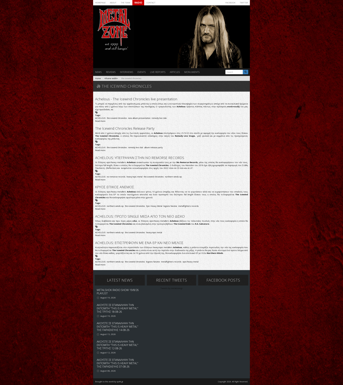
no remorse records (116, 176)
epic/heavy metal (190, 261)
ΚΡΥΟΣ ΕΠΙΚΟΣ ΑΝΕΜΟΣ (114, 187)
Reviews (111, 72)
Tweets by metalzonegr (171, 288)
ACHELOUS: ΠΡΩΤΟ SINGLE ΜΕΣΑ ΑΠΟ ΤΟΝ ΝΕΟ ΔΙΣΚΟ (140, 216)
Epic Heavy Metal (154, 206)
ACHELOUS (100, 118)
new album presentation (139, 118)
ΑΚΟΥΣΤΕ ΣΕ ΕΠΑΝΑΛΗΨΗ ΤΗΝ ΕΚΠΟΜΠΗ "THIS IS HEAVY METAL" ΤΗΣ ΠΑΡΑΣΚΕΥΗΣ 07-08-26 (117, 363)
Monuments (192, 72)
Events (141, 72)
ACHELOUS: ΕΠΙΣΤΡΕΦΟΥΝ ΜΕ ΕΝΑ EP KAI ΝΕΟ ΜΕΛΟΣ (139, 242)
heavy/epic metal (134, 176)
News (98, 72)
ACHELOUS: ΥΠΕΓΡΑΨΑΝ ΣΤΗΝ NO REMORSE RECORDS (139, 157)
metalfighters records (188, 206)
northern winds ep (173, 176)
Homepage (100, 2)
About (113, 2)
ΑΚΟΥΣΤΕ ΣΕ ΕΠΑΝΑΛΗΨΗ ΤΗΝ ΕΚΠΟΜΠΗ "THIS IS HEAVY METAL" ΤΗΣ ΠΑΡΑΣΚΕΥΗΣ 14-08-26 (117, 326)
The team (125, 2)
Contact (150, 2)
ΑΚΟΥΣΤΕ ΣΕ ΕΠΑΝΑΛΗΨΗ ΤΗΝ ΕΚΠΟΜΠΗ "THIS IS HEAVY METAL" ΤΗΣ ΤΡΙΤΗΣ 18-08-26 (117, 308)
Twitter (244, 2)
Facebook (230, 2)
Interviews (126, 72)
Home (98, 78)
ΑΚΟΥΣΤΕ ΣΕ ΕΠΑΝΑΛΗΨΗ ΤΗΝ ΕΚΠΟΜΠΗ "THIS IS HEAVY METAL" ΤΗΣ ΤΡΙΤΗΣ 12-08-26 (117, 345)
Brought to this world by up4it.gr (109, 381)
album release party (153, 147)
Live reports (157, 72)
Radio (138, 2)
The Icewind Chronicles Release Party (124, 128)
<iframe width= (111, 78)
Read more (100, 121)
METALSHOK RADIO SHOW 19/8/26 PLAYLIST (118, 291)
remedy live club (159, 118)
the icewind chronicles (117, 118)
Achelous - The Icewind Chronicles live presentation (136, 99)
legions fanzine (170, 206)
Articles (175, 72)
